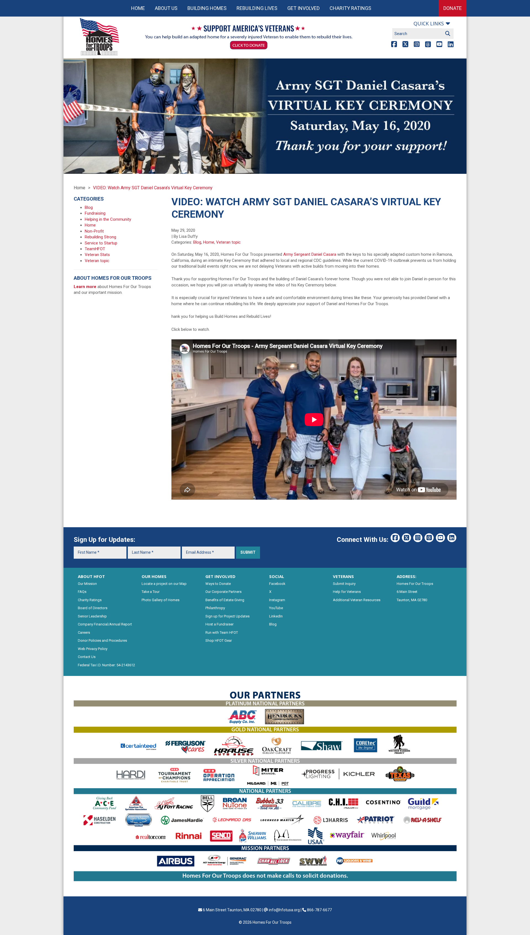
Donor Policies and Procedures (102, 640)
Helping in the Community (108, 219)
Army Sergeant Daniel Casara (310, 254)
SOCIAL (276, 576)
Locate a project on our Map (164, 584)
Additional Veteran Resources (356, 600)
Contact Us (87, 657)
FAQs (82, 592)
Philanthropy (215, 608)
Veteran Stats (97, 254)
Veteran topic (228, 242)
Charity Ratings (350, 8)
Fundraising (95, 213)
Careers (84, 632)
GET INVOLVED (220, 576)
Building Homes (207, 8)
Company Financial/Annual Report (105, 624)
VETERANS (343, 576)
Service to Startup (101, 243)
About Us (166, 8)
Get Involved (303, 8)
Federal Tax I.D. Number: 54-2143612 (106, 665)
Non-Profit (94, 231)
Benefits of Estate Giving (224, 600)
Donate (452, 8)
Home (138, 8)
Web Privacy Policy (92, 649)
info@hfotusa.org (284, 910)
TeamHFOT (95, 248)
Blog (197, 242)
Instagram (277, 600)
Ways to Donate (218, 584)
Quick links (429, 23)
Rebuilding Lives (257, 8)
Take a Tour (151, 592)
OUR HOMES (154, 576)
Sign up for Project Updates (227, 616)
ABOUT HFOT (91, 576)
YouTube (276, 608)
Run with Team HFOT (221, 632)
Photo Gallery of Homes (160, 600)
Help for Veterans (347, 592)
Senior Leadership (92, 616)
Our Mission (87, 584)
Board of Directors (92, 608)
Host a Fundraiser (219, 624)
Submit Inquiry (344, 584)
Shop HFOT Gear (218, 640)
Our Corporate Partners (223, 592)
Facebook (277, 584)
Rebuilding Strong (100, 237)
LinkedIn (276, 616)
